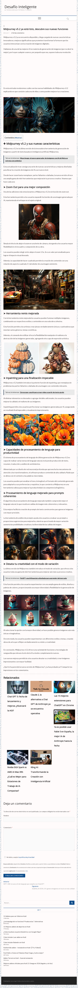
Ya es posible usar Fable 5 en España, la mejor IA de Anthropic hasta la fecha (64, 736)
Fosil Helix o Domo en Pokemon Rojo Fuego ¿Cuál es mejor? (23, 953)
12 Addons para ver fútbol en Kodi (14, 916)
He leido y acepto (20, 857)
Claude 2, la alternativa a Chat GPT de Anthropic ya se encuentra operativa (40, 704)
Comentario (7, 827)
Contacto (6, 981)
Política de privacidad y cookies (25, 981)
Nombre (6, 815)
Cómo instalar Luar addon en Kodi (14, 937)
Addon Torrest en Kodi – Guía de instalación (18, 958)
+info (26, 871)
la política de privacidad (26, 857)
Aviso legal (14, 981)
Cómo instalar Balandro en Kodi (14, 942)
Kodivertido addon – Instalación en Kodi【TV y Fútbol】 (22, 948)
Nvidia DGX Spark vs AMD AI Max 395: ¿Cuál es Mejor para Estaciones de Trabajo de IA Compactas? (17, 779)
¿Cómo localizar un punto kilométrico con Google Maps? (22, 932)
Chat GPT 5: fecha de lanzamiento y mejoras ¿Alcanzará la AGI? (17, 703)
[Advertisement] (39, 70)
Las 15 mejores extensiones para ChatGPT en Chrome (64, 700)
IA (4, 25)
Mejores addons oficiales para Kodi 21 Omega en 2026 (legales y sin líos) (28, 963)
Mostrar (18, 138)
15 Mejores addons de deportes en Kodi (16, 927)
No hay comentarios (18, 33)
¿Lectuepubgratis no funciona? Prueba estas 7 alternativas (23, 921)
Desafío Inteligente (20, 7)
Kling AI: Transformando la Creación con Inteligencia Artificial (40, 774)
